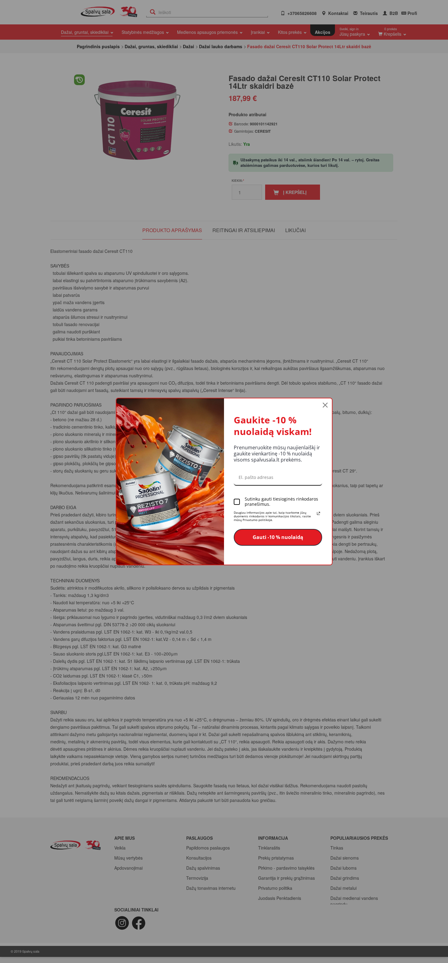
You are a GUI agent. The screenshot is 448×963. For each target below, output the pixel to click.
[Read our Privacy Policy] (318, 513)
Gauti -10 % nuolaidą (278, 537)
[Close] (325, 405)
